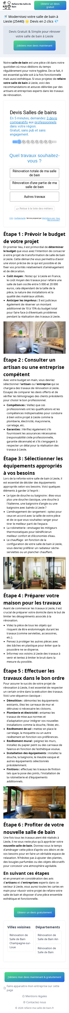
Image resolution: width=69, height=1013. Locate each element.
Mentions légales (36, 996)
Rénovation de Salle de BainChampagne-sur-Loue (20, 941)
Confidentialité (19, 218)
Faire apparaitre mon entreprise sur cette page (33, 988)
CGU (11, 218)
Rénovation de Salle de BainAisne (47, 952)
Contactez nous (36, 1002)
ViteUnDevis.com (48, 218)
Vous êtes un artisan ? (53, 219)
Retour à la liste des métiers (36, 208)
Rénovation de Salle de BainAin (48, 937)
